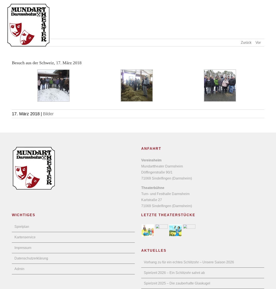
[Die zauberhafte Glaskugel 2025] (161, 230)
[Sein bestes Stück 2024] (175, 230)
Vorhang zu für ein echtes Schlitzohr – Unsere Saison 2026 (189, 262)
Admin (19, 269)
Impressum (22, 248)
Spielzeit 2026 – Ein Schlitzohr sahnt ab (174, 273)
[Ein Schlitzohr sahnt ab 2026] (147, 230)
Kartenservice (25, 237)
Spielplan (21, 226)
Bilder (48, 113)
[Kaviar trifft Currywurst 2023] (189, 230)
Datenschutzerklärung (31, 258)
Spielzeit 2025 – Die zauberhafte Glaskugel (177, 283)
